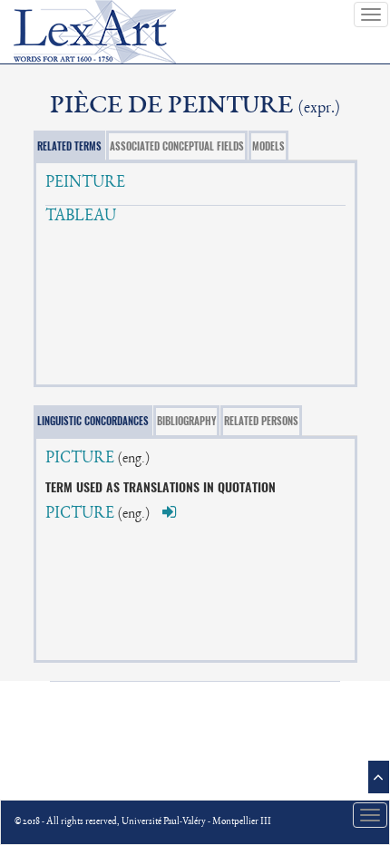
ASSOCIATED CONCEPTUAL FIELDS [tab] (177, 146)
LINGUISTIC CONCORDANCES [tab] (93, 421)
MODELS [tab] (268, 146)
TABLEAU (80, 217)
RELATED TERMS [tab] (69, 146)
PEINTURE (85, 183)
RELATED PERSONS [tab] (261, 421)
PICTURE (79, 459)
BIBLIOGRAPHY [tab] (186, 421)
